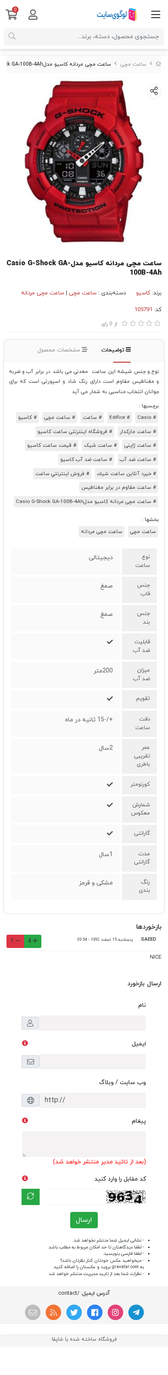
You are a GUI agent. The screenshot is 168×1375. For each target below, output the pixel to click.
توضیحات (113, 350)
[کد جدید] (31, 1197)
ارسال (84, 1220)
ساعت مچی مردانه (42, 293)
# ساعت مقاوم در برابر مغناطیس (118, 487)
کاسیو (143, 293)
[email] (32, 1312)
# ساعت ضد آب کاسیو (86, 459)
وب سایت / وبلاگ (122, 1082)
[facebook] (95, 1312)
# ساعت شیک (100, 445)
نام (142, 1005)
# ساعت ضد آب (138, 459)
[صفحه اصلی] (159, 64)
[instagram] (115, 1312)
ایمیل (139, 1044)
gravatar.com (125, 1267)
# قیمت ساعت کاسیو (51, 445)
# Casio (146, 417)
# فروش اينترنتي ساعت (62, 473)
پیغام (139, 1121)
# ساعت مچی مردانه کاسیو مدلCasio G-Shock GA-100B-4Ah (86, 501)
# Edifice (119, 417)
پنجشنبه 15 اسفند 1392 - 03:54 (105, 939)
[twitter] (74, 1312)
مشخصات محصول (59, 350)
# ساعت (92, 417)
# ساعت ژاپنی (140, 445)
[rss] (53, 1312)
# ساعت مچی (59, 417)
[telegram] (136, 1312)
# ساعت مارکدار (138, 431)
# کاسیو (27, 417)
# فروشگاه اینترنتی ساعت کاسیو (74, 431)
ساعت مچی (133, 64)
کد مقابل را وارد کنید (120, 1179)
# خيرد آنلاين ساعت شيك (126, 473)
